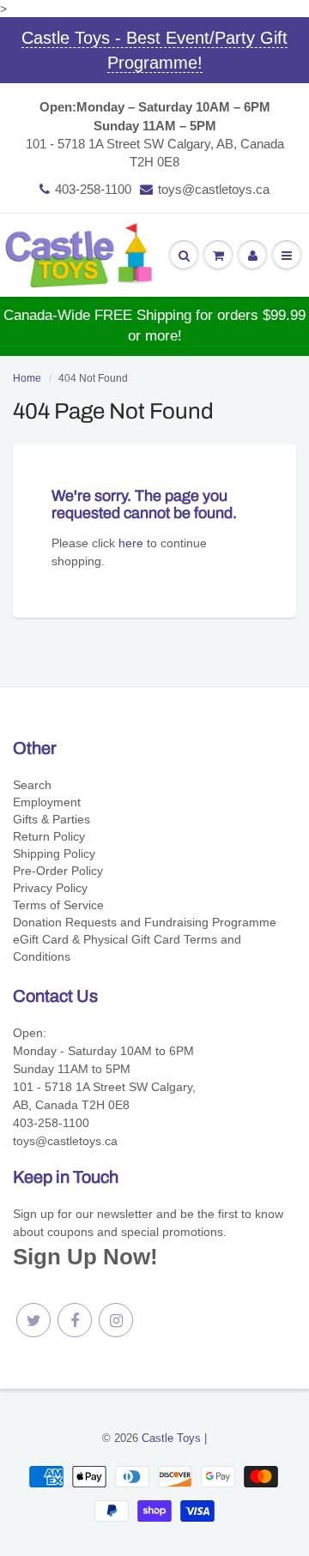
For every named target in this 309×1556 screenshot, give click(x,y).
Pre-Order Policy (58, 871)
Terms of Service (58, 905)
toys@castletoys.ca (214, 189)
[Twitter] (33, 1320)
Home (27, 378)
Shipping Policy (54, 853)
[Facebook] (75, 1320)
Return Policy (49, 836)
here (130, 543)
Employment (47, 802)
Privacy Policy (50, 888)
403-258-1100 (93, 189)
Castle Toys (171, 1438)
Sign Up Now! (85, 1257)
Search (32, 785)
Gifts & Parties (51, 819)
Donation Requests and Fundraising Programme (144, 922)
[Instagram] (116, 1320)
